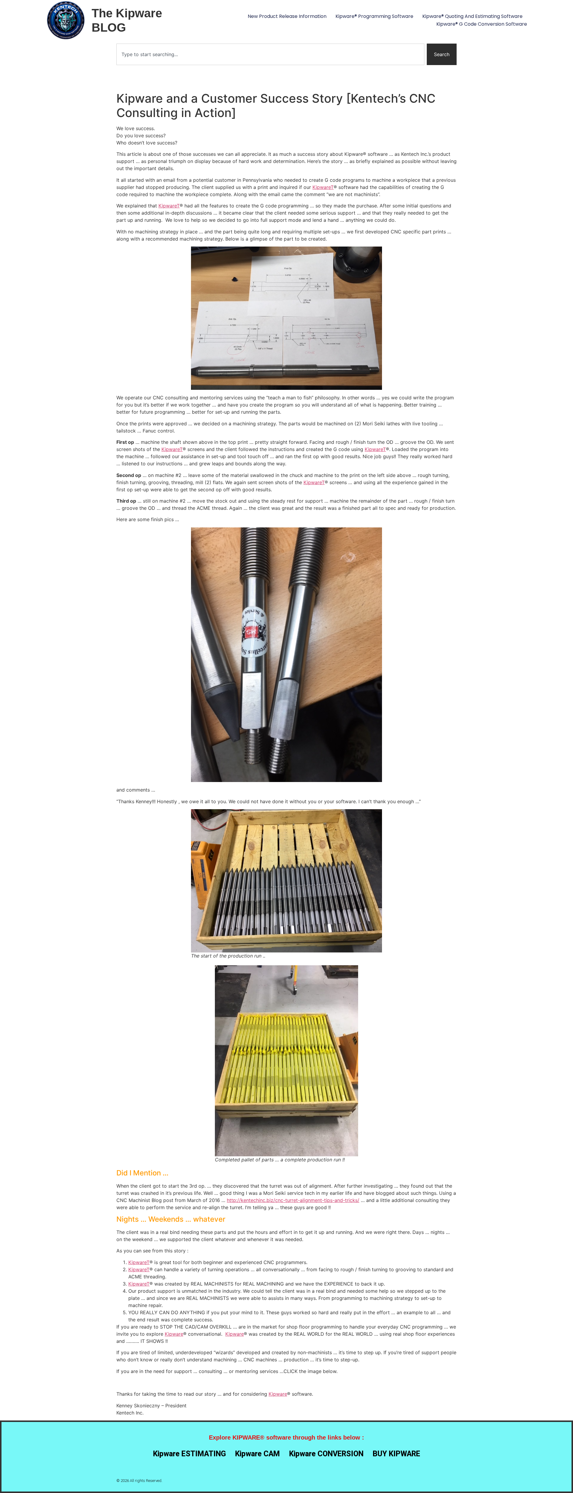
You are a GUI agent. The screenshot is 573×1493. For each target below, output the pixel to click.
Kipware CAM (257, 1453)
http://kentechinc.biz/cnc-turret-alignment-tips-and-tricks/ (293, 1200)
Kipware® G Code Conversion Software (481, 24)
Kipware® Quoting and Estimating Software (472, 16)
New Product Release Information (287, 16)
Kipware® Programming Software (374, 16)
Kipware (174, 1334)
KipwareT (323, 187)
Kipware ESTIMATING (189, 1453)
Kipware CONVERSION (326, 1453)
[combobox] (270, 54)
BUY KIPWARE (396, 1453)
